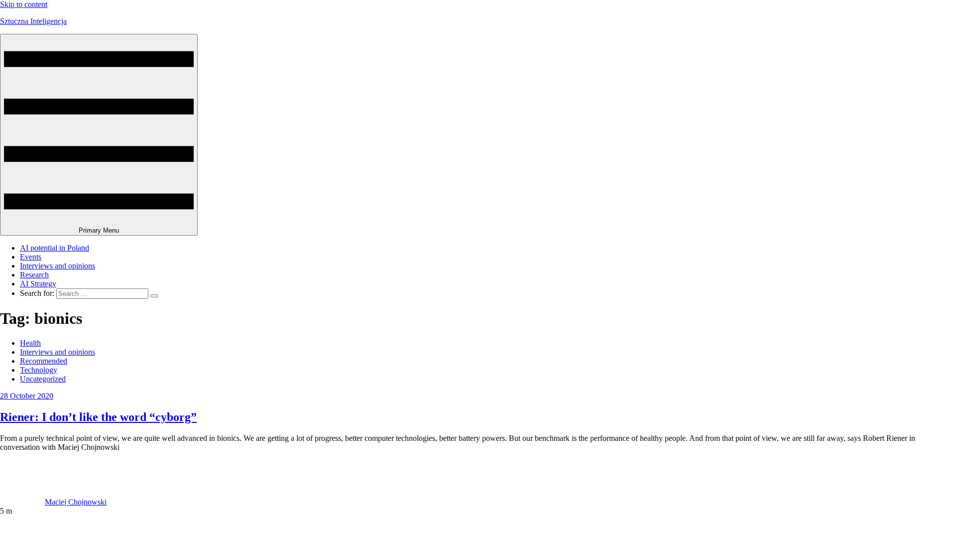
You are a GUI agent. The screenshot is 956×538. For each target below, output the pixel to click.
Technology (38, 370)
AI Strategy (38, 283)
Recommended (43, 361)
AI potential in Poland (54, 248)
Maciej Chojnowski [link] (76, 502)
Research (34, 274)
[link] (22, 502)
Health (30, 343)
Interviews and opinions (57, 266)
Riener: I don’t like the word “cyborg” (98, 416)
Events (30, 257)
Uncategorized (43, 379)
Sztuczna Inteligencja (33, 21)
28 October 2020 (26, 396)
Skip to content (23, 4)
